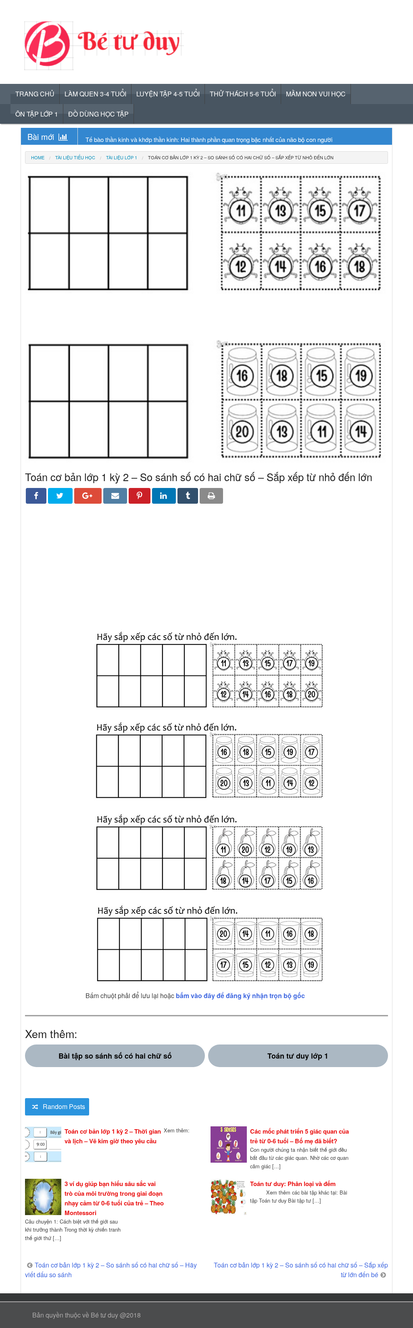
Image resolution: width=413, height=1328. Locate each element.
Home (37, 157)
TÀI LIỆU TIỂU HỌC (75, 157)
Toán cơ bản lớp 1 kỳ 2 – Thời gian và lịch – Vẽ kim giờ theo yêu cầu (113, 1136)
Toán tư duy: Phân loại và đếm (293, 1183)
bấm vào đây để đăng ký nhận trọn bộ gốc (240, 995)
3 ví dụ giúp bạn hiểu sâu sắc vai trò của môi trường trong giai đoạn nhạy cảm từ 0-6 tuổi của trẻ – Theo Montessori (114, 1198)
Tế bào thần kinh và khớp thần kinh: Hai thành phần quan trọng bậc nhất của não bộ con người (209, 139)
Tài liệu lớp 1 (121, 157)
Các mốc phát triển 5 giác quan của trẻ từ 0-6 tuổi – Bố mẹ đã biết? (299, 1136)
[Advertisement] (206, 572)
